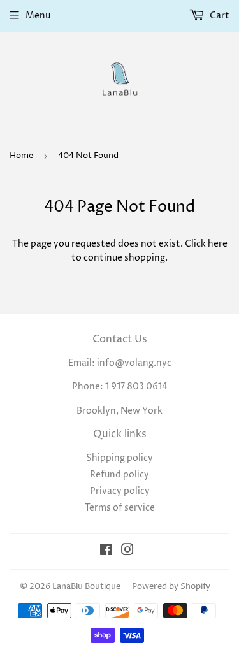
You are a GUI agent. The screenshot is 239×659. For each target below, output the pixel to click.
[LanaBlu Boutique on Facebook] (106, 552)
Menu (37, 16)
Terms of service (120, 508)
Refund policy (119, 474)
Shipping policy (119, 458)
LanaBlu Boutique (86, 586)
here (218, 244)
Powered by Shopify (171, 586)
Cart (218, 16)
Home (21, 155)
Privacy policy (120, 491)
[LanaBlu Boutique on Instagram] (127, 552)
